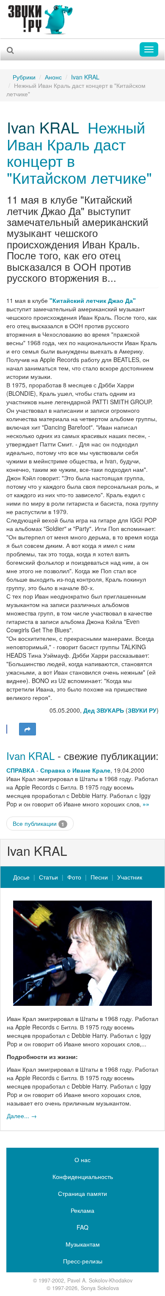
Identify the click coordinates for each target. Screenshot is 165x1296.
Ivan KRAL (85, 77)
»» (146, 804)
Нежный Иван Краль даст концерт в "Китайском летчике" (79, 152)
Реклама (82, 1210)
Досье (21, 877)
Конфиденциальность (82, 1176)
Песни (99, 877)
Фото (74, 877)
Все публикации (38, 823)
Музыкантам (83, 1244)
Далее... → (22, 1115)
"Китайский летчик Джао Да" (93, 300)
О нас (82, 1159)
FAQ (82, 1227)
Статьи (48, 877)
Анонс (53, 77)
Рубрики (24, 77)
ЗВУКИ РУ (142, 710)
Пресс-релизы (82, 1261)
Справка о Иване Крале (75, 770)
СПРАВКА (20, 770)
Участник (129, 877)
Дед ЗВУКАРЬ (103, 710)
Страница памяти (82, 1193)
